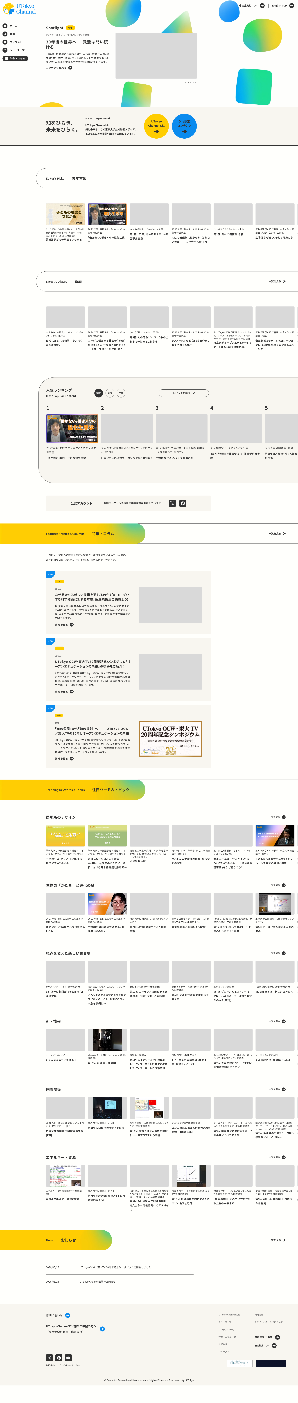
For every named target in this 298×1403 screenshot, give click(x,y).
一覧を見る (275, 281)
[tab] (185, 82)
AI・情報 (53, 1021)
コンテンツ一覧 (226, 1329)
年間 (121, 393)
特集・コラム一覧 (227, 1336)
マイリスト (224, 1351)
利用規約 (50, 1365)
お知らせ (223, 1344)
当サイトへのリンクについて (269, 1322)
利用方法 (259, 1314)
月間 (109, 393)
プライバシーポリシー (69, 1365)
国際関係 (53, 1089)
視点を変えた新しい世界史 (68, 953)
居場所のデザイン (61, 817)
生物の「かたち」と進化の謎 (70, 885)
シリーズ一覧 (225, 1322)
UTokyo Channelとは (229, 1314)
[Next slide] (204, 55)
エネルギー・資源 (61, 1157)
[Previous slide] (38, 55)
